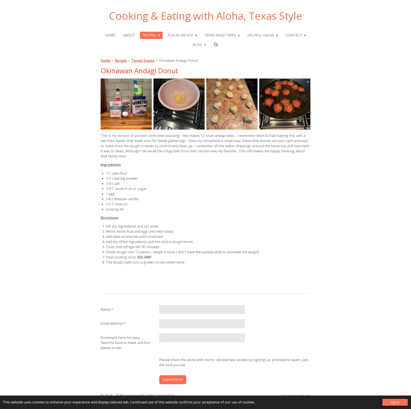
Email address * (113, 323)
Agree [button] (395, 402)
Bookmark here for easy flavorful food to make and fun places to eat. (125, 342)
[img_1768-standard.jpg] (179, 104)
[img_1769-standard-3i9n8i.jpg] (232, 104)
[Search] (216, 44)
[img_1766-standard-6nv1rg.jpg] (126, 104)
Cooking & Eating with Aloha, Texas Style (205, 16)
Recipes (121, 60)
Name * (107, 309)
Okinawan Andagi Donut (178, 60)
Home (105, 60)
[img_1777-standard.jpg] (284, 104)
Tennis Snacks (143, 60)
